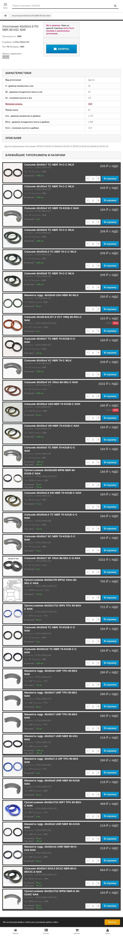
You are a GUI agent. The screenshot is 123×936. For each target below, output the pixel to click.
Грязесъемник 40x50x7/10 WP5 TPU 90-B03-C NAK (53, 607)
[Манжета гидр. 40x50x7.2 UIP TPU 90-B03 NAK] (12, 767)
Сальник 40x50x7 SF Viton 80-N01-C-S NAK (52, 558)
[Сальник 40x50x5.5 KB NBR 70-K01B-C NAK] (12, 501)
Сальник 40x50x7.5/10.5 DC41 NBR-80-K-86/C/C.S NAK (50, 870)
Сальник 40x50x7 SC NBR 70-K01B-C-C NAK (49, 538)
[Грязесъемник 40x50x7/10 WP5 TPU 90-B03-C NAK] (12, 613)
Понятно (112, 922)
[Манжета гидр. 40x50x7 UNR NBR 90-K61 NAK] (12, 744)
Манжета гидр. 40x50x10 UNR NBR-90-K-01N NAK (50, 848)
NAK (19, 36)
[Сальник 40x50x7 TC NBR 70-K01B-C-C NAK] (12, 347)
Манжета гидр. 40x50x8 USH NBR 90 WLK (51, 295)
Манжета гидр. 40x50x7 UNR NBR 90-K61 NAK (51, 738)
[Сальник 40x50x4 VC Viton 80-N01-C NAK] (12, 390)
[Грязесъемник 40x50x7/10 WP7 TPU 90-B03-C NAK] (12, 810)
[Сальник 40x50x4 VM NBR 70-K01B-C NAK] (12, 434)
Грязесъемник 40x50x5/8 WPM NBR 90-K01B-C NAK (49, 472)
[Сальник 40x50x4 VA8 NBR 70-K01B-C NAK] (12, 412)
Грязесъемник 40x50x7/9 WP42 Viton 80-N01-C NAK (50, 581)
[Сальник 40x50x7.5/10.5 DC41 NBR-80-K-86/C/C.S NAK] (12, 876)
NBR (90, 104)
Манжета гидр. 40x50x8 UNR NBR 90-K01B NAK (52, 782)
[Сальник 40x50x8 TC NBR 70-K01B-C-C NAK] (12, 635)
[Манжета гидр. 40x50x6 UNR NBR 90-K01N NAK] (12, 832)
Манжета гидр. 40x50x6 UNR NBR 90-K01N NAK (52, 826)
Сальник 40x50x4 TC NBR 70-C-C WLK (49, 186)
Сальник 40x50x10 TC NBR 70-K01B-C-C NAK (50, 651)
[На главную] (5, 16)
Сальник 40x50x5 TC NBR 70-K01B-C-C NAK (49, 449)
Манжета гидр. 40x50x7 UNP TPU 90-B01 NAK (50, 694)
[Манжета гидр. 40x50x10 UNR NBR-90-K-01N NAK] (12, 855)
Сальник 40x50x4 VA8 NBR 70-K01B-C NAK (52, 403)
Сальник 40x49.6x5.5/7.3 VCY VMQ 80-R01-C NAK (53, 318)
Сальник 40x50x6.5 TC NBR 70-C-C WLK (50, 251)
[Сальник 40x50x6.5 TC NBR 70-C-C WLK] (12, 260)
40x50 (5, 57)
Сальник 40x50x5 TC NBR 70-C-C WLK (49, 229)
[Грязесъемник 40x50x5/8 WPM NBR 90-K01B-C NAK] (12, 478)
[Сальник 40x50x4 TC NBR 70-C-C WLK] (12, 194)
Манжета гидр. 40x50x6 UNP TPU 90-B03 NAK (50, 672)
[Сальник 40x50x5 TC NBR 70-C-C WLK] (12, 238)
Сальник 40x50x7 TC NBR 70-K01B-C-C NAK (49, 340)
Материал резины (13, 104)
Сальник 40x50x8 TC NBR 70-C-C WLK (49, 273)
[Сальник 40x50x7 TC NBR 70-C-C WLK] (12, 172)
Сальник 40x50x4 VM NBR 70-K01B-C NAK (51, 425)
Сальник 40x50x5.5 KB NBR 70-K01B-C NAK (52, 492)
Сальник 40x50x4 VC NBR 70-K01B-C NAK (51, 208)
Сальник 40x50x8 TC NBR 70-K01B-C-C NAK (49, 629)
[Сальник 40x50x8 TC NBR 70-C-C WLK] (12, 281)
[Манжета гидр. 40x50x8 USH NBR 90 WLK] (12, 303)
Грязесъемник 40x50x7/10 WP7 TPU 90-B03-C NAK (53, 804)
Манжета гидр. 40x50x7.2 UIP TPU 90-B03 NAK (51, 760)
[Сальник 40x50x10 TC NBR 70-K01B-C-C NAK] (12, 657)
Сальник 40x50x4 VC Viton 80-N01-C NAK (51, 382)
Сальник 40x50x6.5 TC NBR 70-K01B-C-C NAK (50, 516)
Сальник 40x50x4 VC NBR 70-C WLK (48, 360)
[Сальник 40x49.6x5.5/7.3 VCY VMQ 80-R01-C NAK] (12, 325)
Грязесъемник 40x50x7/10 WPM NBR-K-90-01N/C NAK (52, 893)
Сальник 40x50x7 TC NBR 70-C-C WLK (49, 164)
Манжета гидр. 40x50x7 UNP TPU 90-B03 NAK (50, 716)
